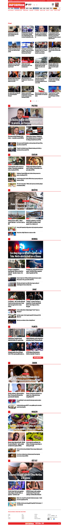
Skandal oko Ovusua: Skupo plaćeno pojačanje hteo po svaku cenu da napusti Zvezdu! (14, 65)
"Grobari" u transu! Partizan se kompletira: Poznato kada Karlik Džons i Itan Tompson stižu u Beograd (33, 304)
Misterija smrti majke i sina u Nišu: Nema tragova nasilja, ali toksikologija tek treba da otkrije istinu (28, 284)
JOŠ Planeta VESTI (37, 357)
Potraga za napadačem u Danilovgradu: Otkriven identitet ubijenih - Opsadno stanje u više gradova (15, 272)
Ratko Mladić (11, 10)
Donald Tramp (57, 10)
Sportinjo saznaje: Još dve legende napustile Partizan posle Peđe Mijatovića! (29, 316)
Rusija (51, 10)
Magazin (47, 8)
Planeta (41, 8)
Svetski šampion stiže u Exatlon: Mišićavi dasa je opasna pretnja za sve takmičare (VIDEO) (30, 179)
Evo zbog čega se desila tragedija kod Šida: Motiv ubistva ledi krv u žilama (25, 255)
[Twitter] (49, 515)
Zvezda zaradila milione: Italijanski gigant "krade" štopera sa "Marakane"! (28, 310)
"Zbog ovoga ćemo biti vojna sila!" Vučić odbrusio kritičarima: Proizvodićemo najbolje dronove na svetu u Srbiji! (41, 80)
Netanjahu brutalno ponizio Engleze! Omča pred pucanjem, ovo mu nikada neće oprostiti (14, 80)
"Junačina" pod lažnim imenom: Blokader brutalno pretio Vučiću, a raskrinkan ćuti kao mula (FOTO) (29, 149)
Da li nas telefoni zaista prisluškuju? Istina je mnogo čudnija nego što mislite (29, 450)
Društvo (27, 8)
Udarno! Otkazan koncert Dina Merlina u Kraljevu (25, 476)
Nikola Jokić (42, 10)
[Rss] (54, 515)
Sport (22, 514)
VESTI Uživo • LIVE (39, 523)
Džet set (51, 8)
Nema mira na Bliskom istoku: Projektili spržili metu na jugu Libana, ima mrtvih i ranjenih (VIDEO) (54, 66)
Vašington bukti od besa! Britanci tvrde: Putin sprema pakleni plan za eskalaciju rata (16, 353)
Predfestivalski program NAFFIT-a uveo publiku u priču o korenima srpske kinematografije (29, 406)
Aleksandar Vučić (18, 10)
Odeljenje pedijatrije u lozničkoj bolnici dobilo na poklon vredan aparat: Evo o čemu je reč (33, 222)
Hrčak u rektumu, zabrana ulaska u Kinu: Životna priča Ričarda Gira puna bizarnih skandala (16, 395)
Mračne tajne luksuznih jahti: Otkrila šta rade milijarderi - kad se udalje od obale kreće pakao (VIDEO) (16, 444)
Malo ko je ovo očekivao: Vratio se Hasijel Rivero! (26, 320)
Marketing (35, 514)
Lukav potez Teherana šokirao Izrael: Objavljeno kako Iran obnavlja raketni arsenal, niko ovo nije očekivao (41, 66)
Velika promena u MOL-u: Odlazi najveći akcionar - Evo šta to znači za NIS (16, 222)
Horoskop (31, 10)
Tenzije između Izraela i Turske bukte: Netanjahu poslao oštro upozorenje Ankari (13, 34)
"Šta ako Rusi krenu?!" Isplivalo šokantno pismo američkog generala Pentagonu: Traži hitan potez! (54, 95)
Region (9, 267)
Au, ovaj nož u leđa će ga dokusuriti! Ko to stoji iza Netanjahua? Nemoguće (14, 94)
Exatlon (9, 164)
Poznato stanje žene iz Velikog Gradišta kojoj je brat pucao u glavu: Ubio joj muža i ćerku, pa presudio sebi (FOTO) (29, 278)
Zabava (44, 8)
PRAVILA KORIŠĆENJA (37, 518)
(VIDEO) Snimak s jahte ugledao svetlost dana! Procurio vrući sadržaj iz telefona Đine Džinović (33, 493)
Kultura (27, 391)
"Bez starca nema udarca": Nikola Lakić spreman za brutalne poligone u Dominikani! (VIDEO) (30, 184)
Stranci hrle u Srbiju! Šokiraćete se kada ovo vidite (26, 232)
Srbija (27, 218)
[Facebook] (48, 515)
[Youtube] (53, 515)
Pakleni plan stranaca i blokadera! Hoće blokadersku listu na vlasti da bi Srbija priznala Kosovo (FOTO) (34, 138)
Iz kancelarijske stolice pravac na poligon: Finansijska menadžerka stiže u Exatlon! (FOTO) (15, 168)
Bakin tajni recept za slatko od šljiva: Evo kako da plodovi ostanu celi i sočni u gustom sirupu (25, 427)
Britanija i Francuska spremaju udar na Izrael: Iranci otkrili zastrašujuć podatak (14, 50)
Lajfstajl (10, 440)
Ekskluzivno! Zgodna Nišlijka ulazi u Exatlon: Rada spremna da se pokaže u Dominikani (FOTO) (29, 174)
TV (8, 516)
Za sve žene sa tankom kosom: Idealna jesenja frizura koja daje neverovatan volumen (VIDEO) (28, 455)
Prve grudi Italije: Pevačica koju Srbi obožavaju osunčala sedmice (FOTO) (29, 401)
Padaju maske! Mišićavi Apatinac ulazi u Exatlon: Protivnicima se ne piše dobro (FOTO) (34, 168)
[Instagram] (51, 515)
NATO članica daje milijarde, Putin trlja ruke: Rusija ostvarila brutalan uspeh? (54, 50)
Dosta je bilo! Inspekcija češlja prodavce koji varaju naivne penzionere (30, 227)
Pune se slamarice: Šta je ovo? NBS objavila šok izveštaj (26, 206)
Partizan (28, 299)
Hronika (30, 8)
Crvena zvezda (11, 299)
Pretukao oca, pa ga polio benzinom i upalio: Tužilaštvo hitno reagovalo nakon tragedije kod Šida (34, 271)
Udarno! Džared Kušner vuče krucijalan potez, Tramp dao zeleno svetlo (27, 80)
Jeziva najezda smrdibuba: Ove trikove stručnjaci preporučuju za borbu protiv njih (34, 444)
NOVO (9, 8)
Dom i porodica (29, 440)
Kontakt (35, 516)
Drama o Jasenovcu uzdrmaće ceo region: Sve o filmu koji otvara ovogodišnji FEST (34, 395)
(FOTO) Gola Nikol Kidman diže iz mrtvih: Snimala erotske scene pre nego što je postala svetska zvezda (25, 379)
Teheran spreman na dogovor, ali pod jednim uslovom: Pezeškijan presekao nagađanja (54, 80)
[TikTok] (56, 515)
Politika (12, 8)
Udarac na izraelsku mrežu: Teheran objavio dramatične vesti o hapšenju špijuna (41, 94)
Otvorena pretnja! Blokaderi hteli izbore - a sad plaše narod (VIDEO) (16, 137)
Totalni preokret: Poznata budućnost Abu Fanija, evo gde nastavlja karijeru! (27, 65)
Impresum (35, 517)
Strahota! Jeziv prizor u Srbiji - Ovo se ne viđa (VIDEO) (43, 0)
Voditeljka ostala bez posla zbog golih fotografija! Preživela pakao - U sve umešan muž (29, 504)
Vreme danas (25, 10)
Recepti (47, 10)
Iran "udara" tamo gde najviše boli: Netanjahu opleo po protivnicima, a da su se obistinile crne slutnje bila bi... (41, 35)
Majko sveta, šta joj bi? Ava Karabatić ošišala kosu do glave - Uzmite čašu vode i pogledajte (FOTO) (29, 498)
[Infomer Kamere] (29, 5)
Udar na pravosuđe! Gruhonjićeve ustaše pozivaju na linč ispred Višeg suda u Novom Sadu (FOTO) (29, 144)
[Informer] (34, 5)
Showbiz (25, 374)
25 (36, 101)
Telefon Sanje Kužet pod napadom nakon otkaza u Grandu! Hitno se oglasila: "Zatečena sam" (16, 493)
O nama (35, 515)
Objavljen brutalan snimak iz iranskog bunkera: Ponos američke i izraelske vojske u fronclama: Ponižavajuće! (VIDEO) (28, 95)
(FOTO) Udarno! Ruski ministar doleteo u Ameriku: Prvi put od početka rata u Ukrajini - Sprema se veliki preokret (34, 353)
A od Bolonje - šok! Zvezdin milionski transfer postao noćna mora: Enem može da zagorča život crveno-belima (16, 304)
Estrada (25, 471)
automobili (36, 10)
